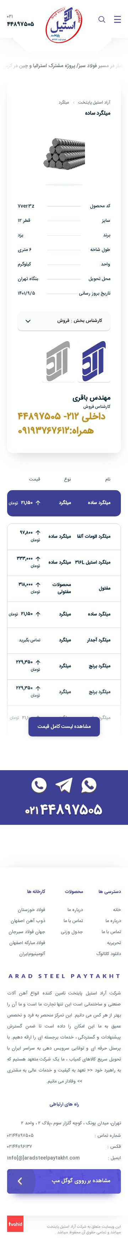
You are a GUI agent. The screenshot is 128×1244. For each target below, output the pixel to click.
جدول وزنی (72, 932)
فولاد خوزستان (31, 910)
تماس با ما (111, 932)
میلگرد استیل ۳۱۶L (92, 562)
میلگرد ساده (99, 614)
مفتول (104, 588)
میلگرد (64, 102)
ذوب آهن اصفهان (28, 921)
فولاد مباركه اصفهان (27, 943)
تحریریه (114, 943)
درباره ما (113, 921)
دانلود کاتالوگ (108, 954)
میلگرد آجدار (98, 640)
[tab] (94, 361)
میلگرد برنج (99, 666)
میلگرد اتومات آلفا (93, 537)
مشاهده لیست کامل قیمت (64, 727)
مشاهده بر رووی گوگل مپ (81, 1181)
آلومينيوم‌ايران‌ (32, 954)
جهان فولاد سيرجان (27, 932)
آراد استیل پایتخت (94, 102)
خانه (117, 910)
